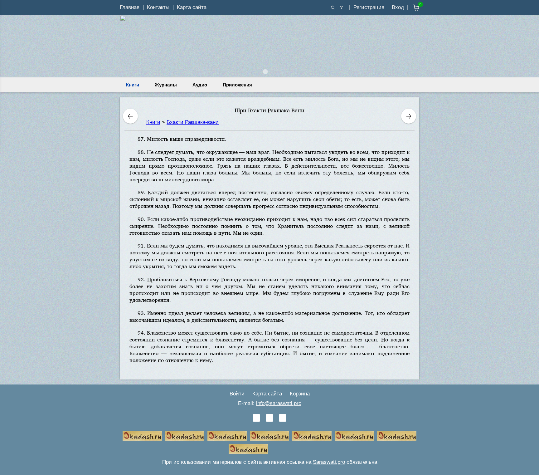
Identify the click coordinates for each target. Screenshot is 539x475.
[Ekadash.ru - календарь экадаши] (227, 436)
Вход (398, 7)
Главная (129, 7)
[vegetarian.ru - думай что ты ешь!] (184, 436)
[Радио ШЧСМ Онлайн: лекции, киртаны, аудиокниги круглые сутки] (312, 436)
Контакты (158, 7)
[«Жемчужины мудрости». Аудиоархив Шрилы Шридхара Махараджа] (354, 436)
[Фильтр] (341, 7)
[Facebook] (269, 418)
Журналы (166, 84)
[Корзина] (411, 7)
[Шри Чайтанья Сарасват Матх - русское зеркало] (269, 436)
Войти (237, 394)
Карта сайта (191, 7)
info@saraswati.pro (278, 403)
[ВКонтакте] (256, 418)
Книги (132, 84)
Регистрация (368, 7)
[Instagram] (282, 418)
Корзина (300, 394)
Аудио (199, 84)
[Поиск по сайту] (332, 7)
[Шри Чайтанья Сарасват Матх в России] (396, 436)
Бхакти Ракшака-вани (193, 122)
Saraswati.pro (329, 462)
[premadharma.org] (248, 449)
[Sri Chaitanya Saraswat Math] (142, 436)
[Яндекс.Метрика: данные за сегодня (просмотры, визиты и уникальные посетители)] (290, 449)
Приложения (237, 84)
